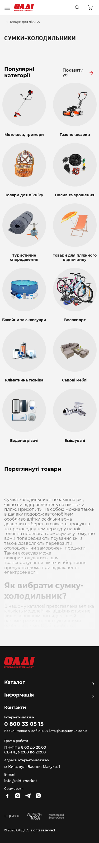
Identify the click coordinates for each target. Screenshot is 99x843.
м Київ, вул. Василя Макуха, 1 (32, 766)
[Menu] (7, 7)
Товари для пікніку (25, 22)
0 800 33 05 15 (24, 724)
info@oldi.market (20, 780)
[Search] (77, 7)
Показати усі (73, 72)
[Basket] (90, 8)
